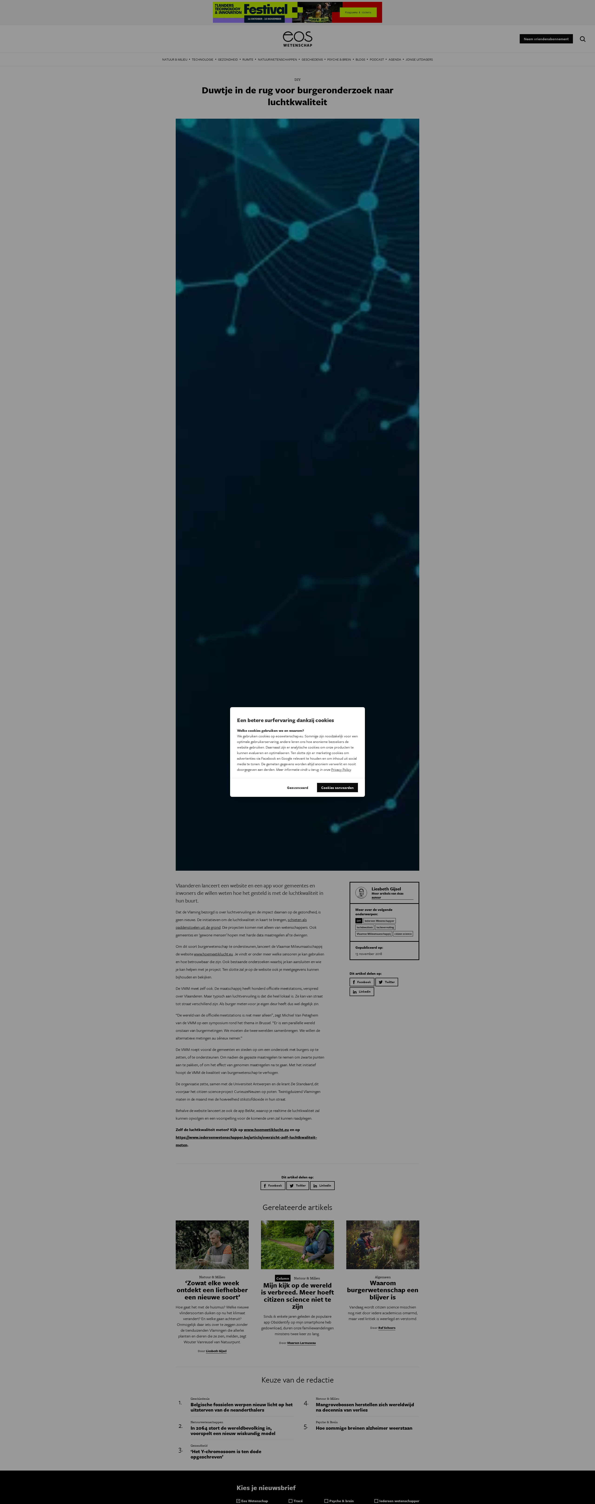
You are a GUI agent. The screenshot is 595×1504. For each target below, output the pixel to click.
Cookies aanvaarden (337, 787)
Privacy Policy (341, 769)
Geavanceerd (297, 787)
